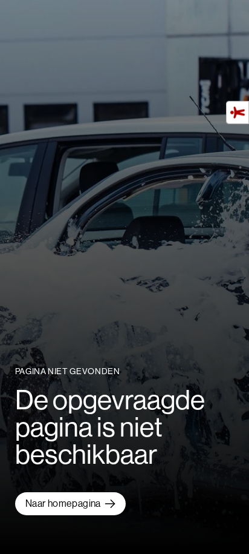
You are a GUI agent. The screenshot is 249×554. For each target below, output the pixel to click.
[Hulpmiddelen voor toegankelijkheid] (237, 112)
